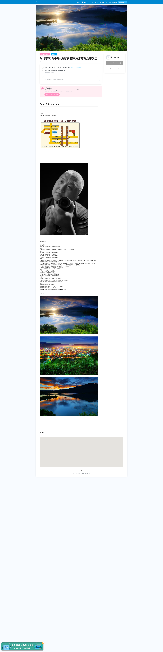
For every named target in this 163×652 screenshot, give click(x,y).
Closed (114, 63)
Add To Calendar (76, 68)
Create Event (122, 2)
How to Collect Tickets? (52, 94)
